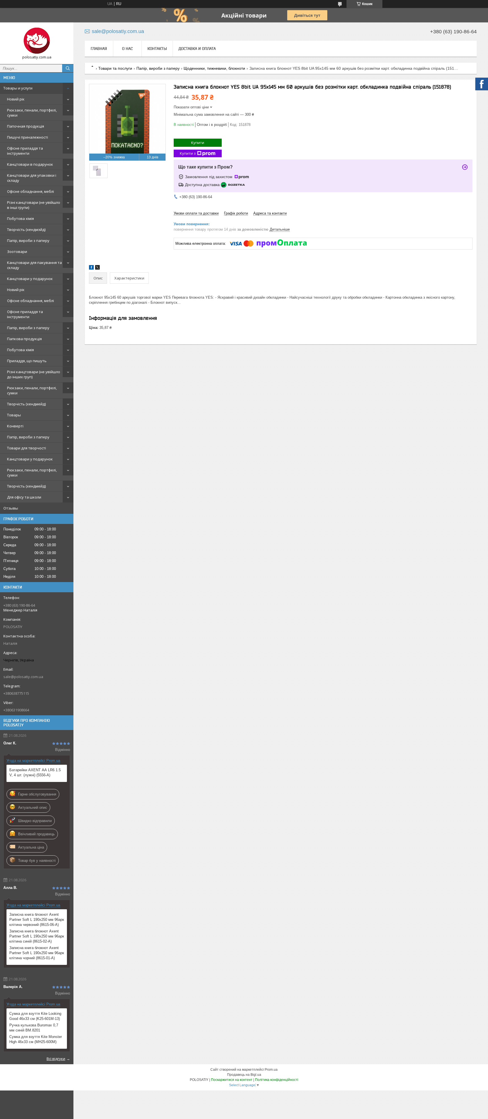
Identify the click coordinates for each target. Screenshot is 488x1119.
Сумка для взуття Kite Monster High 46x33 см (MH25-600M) (35, 1039)
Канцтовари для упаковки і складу (31, 178)
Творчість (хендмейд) (26, 403)
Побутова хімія (20, 218)
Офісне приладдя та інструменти (25, 151)
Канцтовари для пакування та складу (34, 265)
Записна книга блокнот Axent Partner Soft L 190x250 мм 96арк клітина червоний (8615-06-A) (36, 919)
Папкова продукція (24, 338)
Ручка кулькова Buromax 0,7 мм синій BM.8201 (33, 1027)
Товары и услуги (17, 88)
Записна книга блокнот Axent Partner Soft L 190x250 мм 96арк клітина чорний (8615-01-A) (36, 953)
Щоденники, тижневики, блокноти (214, 68)
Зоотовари (17, 251)
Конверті (15, 426)
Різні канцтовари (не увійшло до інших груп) (33, 374)
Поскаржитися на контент (231, 1080)
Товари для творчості (26, 448)
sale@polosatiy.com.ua (23, 676)
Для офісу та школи (24, 497)
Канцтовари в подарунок (30, 164)
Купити (197, 142)
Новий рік (16, 99)
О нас (127, 48)
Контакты (157, 48)
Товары (14, 415)
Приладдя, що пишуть (27, 360)
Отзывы (10, 508)
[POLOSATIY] (36, 41)
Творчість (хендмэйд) (26, 229)
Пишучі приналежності (27, 137)
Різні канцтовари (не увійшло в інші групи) (33, 205)
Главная (99, 48)
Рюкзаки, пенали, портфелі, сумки (32, 113)
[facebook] (91, 268)
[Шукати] (67, 68)
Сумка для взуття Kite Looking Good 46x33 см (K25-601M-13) (35, 1016)
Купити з (188, 153)
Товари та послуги (115, 68)
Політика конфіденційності (276, 1080)
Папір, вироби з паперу (28, 240)
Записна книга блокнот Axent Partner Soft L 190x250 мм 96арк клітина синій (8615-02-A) (36, 936)
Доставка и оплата (197, 48)
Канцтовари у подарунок (30, 278)
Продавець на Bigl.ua (244, 1075)
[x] (97, 268)
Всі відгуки (56, 1058)
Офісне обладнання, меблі (30, 191)
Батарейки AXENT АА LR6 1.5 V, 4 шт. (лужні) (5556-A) (35, 772)
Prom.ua (271, 1070)
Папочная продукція (25, 126)
